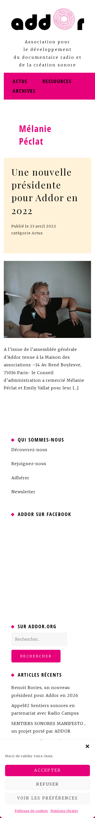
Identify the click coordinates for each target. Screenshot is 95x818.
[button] (87, 746)
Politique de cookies (31, 811)
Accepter (47, 770)
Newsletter (23, 491)
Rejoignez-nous (28, 463)
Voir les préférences (47, 798)
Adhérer (20, 477)
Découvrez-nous (29, 449)
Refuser (47, 784)
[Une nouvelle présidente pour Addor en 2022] (47, 299)
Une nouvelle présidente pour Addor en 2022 (44, 191)
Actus (20, 81)
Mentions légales (64, 811)
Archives (24, 90)
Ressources (57, 81)
